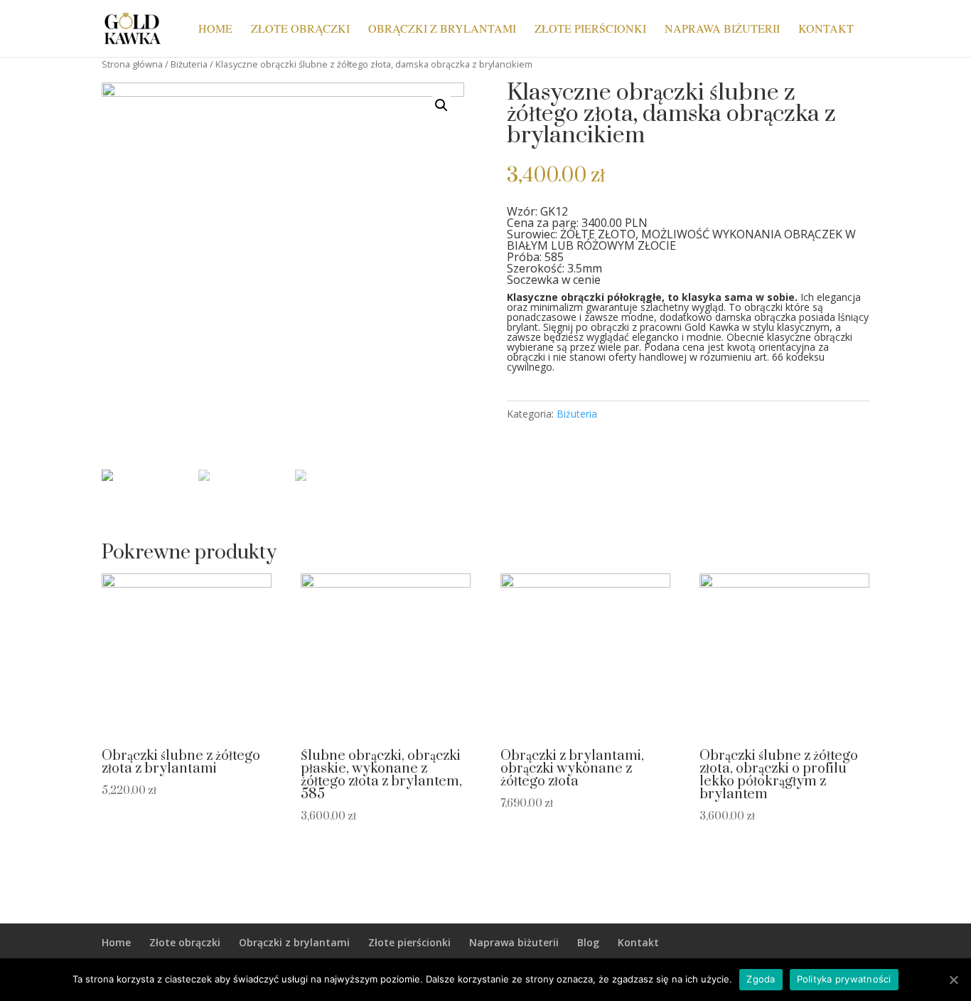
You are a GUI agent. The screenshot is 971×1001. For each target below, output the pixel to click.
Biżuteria (189, 64)
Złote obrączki (300, 29)
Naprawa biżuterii (722, 29)
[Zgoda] (953, 980)
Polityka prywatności (844, 979)
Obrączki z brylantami (442, 29)
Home (215, 29)
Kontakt (826, 29)
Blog (588, 942)
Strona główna (132, 64)
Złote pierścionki (590, 29)
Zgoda (760, 979)
